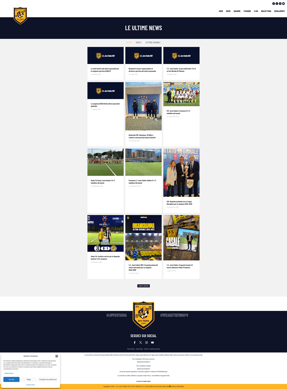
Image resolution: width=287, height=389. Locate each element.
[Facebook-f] (273, 3)
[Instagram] (280, 3)
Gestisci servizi (8, 373)
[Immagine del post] (105, 55)
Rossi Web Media (178, 386)
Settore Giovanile (153, 42)
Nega (29, 379)
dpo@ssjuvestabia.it (143, 362)
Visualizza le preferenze (48, 379)
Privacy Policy (30, 384)
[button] (57, 356)
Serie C (139, 42)
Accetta (11, 379)
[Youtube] (283, 3)
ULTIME (129, 42)
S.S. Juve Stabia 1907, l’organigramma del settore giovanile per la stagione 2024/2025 (143, 267)
